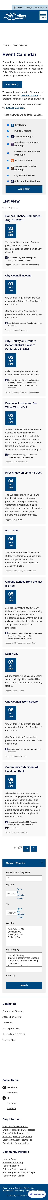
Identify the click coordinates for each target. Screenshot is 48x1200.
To (14, 904)
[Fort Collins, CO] (24, 929)
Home (6, 45)
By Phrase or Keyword (18, 872)
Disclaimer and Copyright (12, 1188)
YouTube (11, 1103)
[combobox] (30, 7)
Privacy (26, 1188)
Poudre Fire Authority (12, 1162)
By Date (17, 884)
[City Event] (24, 963)
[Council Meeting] (24, 955)
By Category (12, 949)
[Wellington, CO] (24, 934)
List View (11, 84)
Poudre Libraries (10, 1166)
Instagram (12, 1092)
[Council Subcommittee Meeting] (24, 958)
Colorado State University (15, 1169)
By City (10, 923)
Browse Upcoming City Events (17, 1136)
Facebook (12, 1087)
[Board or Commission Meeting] (24, 960)
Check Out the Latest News (15, 1133)
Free (8, 975)
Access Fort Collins (11, 1017)
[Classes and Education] (24, 966)
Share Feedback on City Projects (18, 1130)
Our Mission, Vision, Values (15, 1143)
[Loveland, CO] (24, 932)
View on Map (8, 1040)
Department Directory (13, 1011)
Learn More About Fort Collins (17, 1140)
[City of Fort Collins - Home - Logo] (14, 16)
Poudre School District (13, 1176)
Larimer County (10, 1159)
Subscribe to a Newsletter (15, 1126)
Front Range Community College (18, 1172)
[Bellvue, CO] (24, 937)
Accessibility (19, 1191)
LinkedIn (11, 1108)
